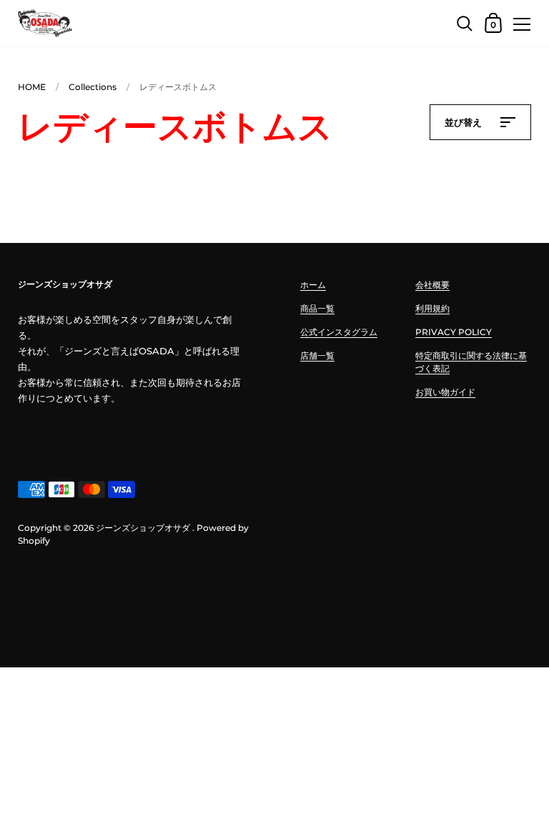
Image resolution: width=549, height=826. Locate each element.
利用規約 (432, 308)
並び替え (465, 122)
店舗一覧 (317, 355)
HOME (32, 86)
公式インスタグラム (338, 332)
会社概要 (432, 284)
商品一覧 (317, 308)
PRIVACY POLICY (453, 332)
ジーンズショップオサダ (143, 527)
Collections (93, 86)
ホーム (313, 284)
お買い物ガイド (445, 392)
